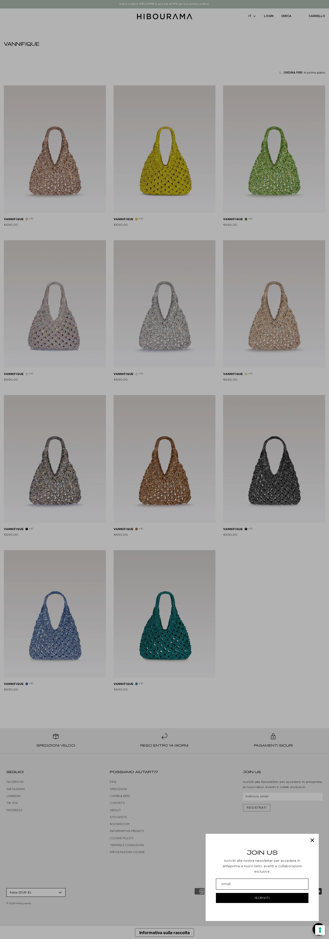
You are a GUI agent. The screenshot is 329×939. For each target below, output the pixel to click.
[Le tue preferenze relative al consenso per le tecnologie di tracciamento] (320, 930)
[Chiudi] (312, 840)
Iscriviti (262, 898)
